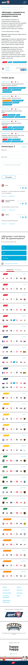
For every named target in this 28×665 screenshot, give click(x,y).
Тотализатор (6, 590)
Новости (19, 587)
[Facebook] (23, 70)
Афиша (18, 596)
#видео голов (12, 114)
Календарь (19, 593)
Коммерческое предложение (7, 601)
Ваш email (4, 157)
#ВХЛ (10, 62)
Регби (5, 456)
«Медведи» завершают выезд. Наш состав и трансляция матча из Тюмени (12, 136)
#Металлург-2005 (7, 92)
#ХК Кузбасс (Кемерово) (17, 100)
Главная (5, 587)
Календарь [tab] (18, 269)
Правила (24, 146)
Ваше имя (4, 150)
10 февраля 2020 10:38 (5, 96)
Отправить (8, 177)
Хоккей (4, 62)
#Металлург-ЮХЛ (7, 89)
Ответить (3, 196)
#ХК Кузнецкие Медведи (8, 117)
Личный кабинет (7, 593)
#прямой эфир (16, 139)
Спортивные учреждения (6, 596)
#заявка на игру (6, 141)
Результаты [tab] (10, 269)
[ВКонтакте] (21, 70)
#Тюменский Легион (20, 117)
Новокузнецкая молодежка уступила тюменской (11, 124)
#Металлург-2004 (16, 89)
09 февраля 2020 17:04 (5, 121)
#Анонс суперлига (7, 104)
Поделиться (12, 196)
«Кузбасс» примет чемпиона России (11, 98)
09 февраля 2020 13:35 (5, 133)
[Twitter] (26, 70)
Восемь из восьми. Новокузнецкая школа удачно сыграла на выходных (12, 84)
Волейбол (6, 393)
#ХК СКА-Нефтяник (7, 102)
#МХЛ (18, 114)
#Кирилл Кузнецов (18, 129)
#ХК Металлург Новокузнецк (20, 62)
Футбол (5, 336)
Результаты (20, 590)
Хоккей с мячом (6, 100)
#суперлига (15, 102)
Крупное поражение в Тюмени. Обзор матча (11, 111)
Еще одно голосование (11, 263)
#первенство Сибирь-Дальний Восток (17, 87)
